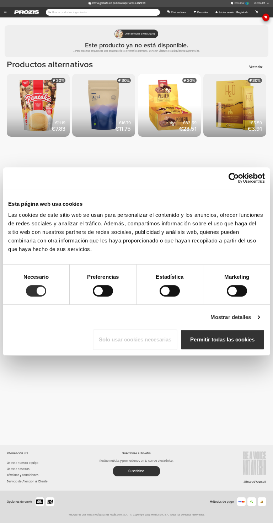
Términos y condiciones (22, 475)
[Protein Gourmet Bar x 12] (170, 106)
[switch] (103, 291)
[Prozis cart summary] (257, 12)
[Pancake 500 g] (39, 106)
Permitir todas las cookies (222, 339)
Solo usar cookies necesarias (135, 339)
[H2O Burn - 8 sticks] (236, 106)
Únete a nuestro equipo (22, 463)
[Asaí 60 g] (105, 106)
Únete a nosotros (18, 469)
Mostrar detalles (230, 317)
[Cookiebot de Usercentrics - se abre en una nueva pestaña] (234, 178)
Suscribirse (136, 471)
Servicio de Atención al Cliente (27, 481)
